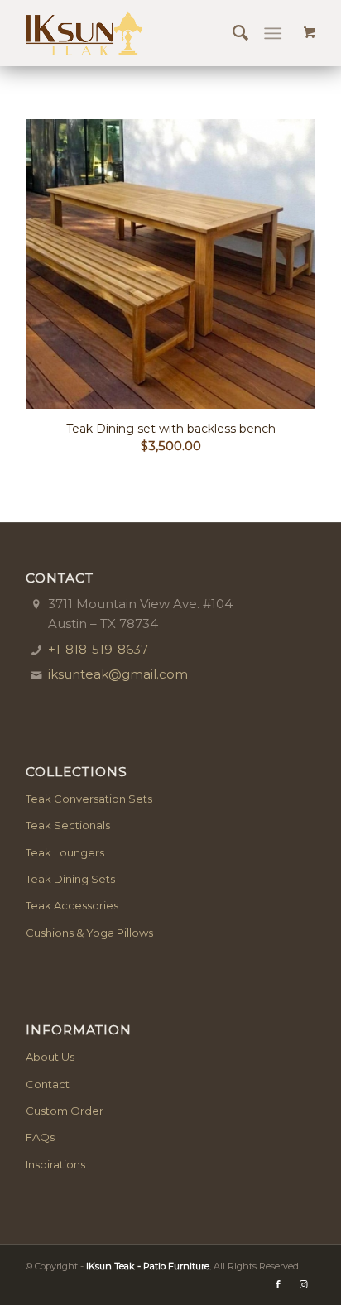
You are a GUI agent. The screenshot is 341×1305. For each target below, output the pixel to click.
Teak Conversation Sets (89, 798)
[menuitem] (232, 33)
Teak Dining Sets (70, 878)
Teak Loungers (65, 852)
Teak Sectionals (68, 825)
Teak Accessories (72, 905)
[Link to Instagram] (303, 1284)
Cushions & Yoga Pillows (89, 932)
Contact (48, 1084)
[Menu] (272, 33)
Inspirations (55, 1164)
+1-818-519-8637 (98, 649)
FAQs (40, 1137)
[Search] (232, 33)
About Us (50, 1056)
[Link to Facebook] (278, 1284)
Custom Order (64, 1110)
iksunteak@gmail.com (118, 674)
